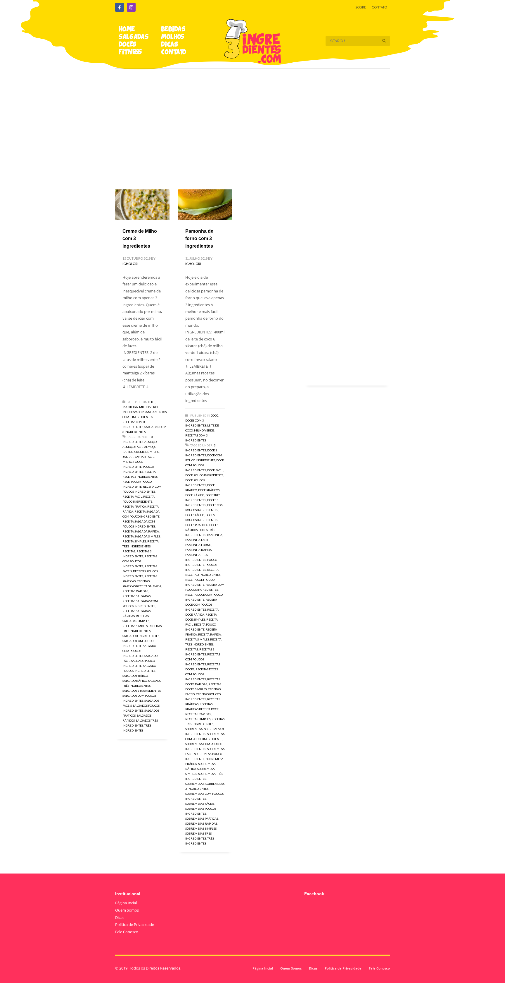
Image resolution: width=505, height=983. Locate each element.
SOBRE (360, 7)
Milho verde (149, 407)
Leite (151, 402)
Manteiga (130, 407)
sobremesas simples (201, 828)
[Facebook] (119, 7)
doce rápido (194, 495)
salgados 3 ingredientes (141, 690)
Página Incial (126, 902)
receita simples (134, 541)
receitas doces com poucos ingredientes (201, 674)
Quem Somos (127, 910)
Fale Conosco (126, 931)
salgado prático (135, 675)
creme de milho (146, 451)
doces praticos (196, 525)
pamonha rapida (198, 550)
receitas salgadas (136, 596)
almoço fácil (132, 446)
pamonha (214, 535)
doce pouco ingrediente (204, 475)
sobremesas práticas (201, 818)
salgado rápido (134, 680)
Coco (214, 415)
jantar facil (144, 456)
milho (127, 461)
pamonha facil (197, 540)
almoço (150, 441)
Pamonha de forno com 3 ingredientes (199, 239)
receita (150, 471)
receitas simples (135, 626)
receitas (128, 551)
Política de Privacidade (134, 924)
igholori (130, 264)
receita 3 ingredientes (140, 476)
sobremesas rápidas (201, 823)
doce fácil (215, 470)
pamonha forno (198, 545)
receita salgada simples (141, 536)
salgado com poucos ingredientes (139, 650)
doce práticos (208, 490)
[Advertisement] (252, 121)
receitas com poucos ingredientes (139, 561)
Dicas (119, 917)
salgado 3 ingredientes (140, 636)
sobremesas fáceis (199, 803)
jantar (128, 456)
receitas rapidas (135, 591)
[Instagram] (131, 7)
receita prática (134, 506)
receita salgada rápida (140, 531)
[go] (384, 41)
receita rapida (209, 634)
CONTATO (379, 7)
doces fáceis (194, 515)
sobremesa (194, 729)
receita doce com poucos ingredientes (201, 604)
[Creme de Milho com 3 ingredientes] (142, 205)
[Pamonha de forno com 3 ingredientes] (205, 205)
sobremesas (194, 783)
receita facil (132, 496)
